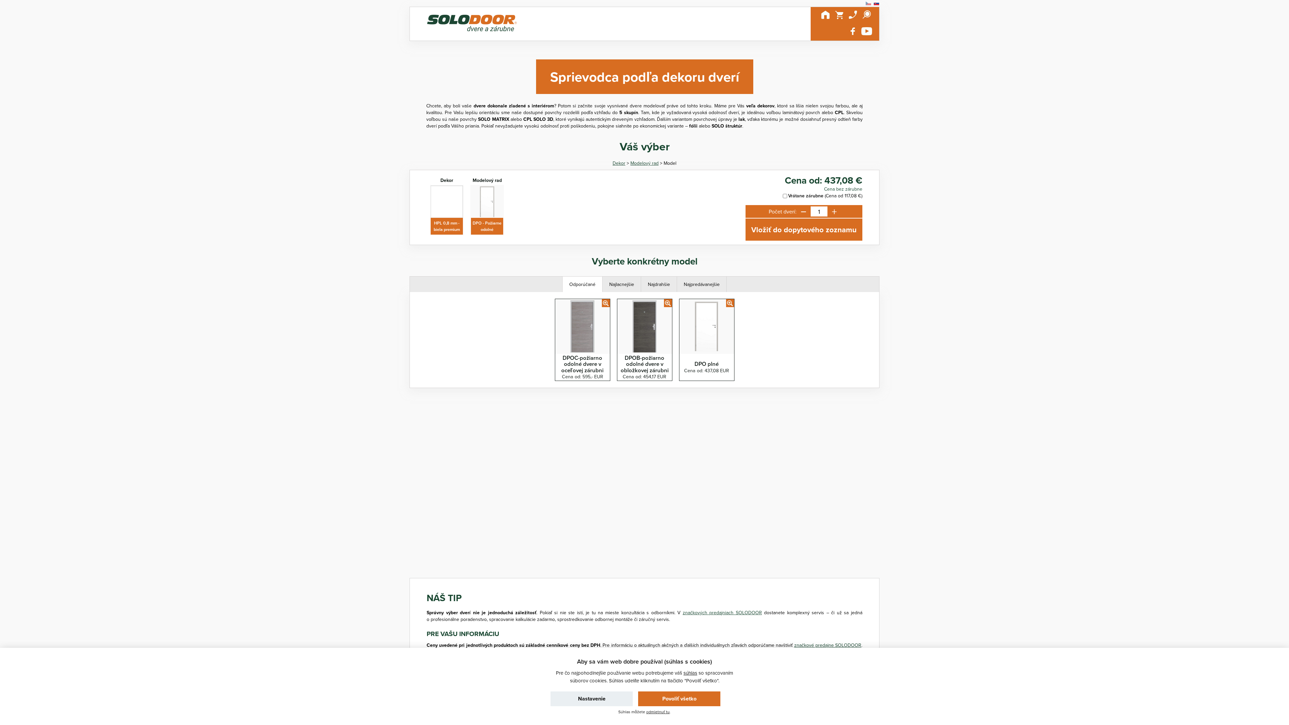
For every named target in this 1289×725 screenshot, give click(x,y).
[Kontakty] (853, 15)
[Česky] (868, 3)
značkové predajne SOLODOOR (827, 645)
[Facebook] (853, 31)
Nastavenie (592, 699)
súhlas (690, 672)
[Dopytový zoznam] (839, 15)
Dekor (619, 163)
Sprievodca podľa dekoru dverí (644, 77)
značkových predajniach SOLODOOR (722, 612)
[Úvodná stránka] (825, 15)
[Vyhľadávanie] (867, 15)
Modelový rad (644, 163)
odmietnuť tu (658, 712)
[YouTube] (866, 31)
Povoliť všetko (679, 699)
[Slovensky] (876, 3)
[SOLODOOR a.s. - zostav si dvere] (472, 24)
